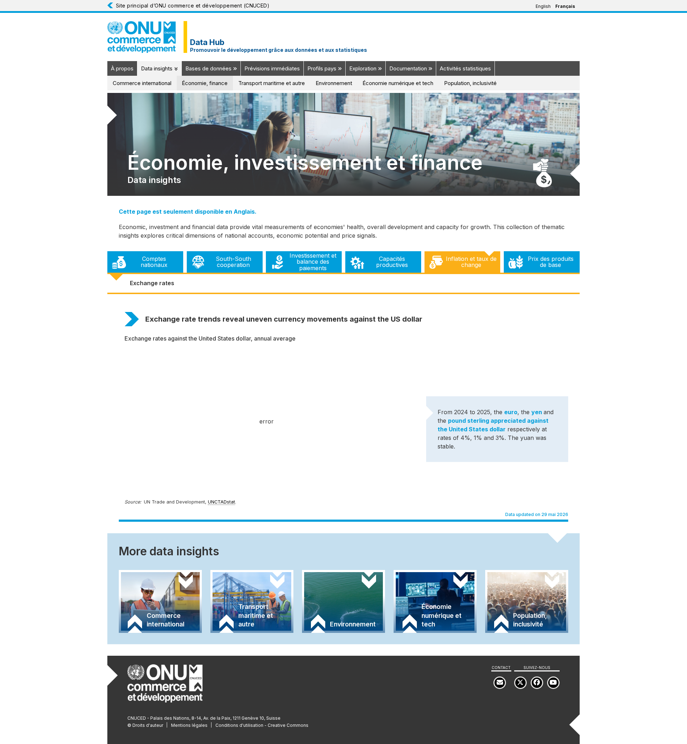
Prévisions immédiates (272, 68)
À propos (122, 68)
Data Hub (207, 42)
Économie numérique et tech (397, 83)
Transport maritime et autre (271, 83)
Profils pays (322, 68)
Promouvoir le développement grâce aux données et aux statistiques (278, 50)
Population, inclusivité (470, 83)
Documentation (408, 68)
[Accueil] (141, 37)
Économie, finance (205, 83)
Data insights (157, 68)
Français (565, 6)
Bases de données (209, 68)
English (543, 6)
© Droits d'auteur (145, 725)
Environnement (334, 83)
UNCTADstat (221, 502)
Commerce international (142, 83)
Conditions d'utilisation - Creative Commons (261, 725)
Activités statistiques (465, 68)
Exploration (363, 68)
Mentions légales (189, 725)
